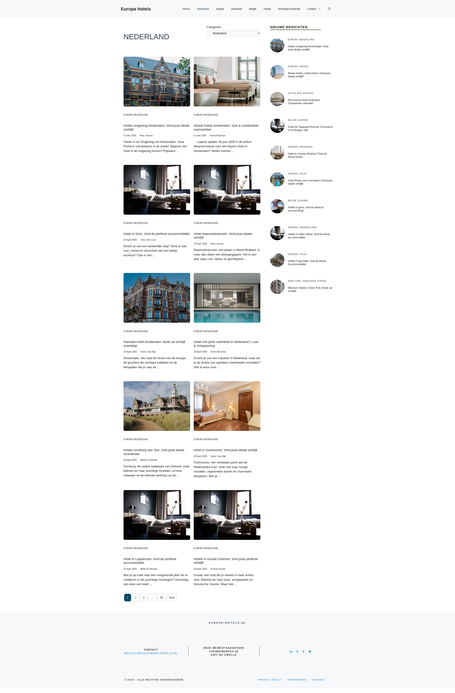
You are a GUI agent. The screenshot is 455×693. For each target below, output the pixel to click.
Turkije (267, 8)
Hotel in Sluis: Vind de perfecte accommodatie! (157, 234)
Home (186, 8)
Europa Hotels (136, 8)
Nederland (203, 8)
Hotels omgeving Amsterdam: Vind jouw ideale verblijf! (308, 48)
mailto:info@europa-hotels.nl (151, 653)
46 (161, 597)
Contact (311, 8)
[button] (329, 9)
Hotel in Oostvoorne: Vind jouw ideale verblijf (225, 450)
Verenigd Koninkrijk (289, 8)
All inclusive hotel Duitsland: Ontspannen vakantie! (304, 101)
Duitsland (236, 8)
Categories (214, 27)
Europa (128, 115)
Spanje (220, 8)
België (252, 8)
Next (172, 597)
